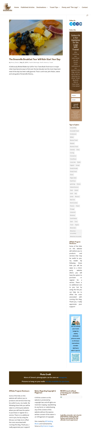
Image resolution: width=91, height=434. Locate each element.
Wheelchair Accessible (75, 236)
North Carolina (73, 203)
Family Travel (73, 171)
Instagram (63, 377)
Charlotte (72, 149)
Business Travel (74, 146)
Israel (71, 193)
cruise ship (72, 162)
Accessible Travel (74, 131)
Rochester (72, 215)
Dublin (78, 162)
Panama (72, 206)
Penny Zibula (15, 62)
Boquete (72, 143)
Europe (77, 165)
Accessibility (73, 127)
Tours (76, 221)
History (78, 184)
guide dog (72, 184)
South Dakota (73, 218)
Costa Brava (73, 159)
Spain (71, 221)
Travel (51, 62)
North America (44, 62)
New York (72, 199)
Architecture (73, 134)
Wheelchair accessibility (73, 232)
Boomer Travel (73, 140)
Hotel (71, 190)
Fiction (71, 174)
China (78, 149)
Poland (77, 206)
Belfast (72, 137)
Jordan (71, 196)
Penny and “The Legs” (70, 7)
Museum (77, 196)
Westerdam (73, 228)
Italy (76, 193)
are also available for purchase (57, 381)
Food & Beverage (34, 62)
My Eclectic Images (47, 426)
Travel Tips (54, 7)
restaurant (72, 212)
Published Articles (27, 7)
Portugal (72, 209)
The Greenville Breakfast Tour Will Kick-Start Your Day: (35, 59)
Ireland (76, 190)
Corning (72, 153)
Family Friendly (73, 168)
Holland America (74, 187)
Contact (85, 7)
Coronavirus (73, 156)
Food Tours (73, 181)
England (72, 165)
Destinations (41, 7)
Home (16, 7)
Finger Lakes (73, 178)
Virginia (77, 224)
